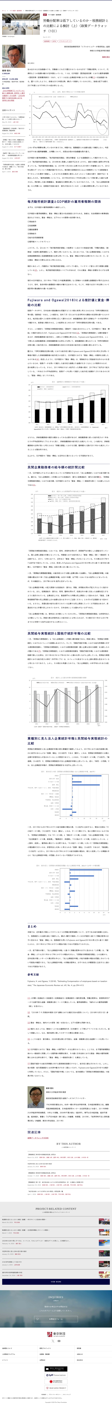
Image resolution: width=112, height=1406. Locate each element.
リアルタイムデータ (65, 41)
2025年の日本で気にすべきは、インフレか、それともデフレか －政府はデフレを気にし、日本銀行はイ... (56, 1243)
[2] (29, 1012)
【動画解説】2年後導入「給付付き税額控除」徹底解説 (13, 131)
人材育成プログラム (8, 1354)
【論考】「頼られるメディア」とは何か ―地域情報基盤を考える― (13, 155)
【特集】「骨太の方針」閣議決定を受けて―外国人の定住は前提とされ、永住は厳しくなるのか (13, 143)
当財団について (7, 1348)
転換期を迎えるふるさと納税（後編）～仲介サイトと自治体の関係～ (56, 1221)
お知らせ (80, 1354)
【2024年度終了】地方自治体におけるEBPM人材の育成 (13, 98)
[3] (29, 1023)
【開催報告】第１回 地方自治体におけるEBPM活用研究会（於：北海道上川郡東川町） (69, 1183)
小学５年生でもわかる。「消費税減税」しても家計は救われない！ (13, 119)
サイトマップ (66, 1394)
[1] (29, 998)
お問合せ (42, 1360)
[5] (29, 1039)
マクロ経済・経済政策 (16, 10)
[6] (29, 1049)
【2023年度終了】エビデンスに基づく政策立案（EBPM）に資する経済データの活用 (13, 93)
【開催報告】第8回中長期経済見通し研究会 (69, 1174)
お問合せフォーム (56, 1319)
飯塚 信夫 (106, 57)
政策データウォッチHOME (38, 1138)
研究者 (79, 1348)
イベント (5, 1360)
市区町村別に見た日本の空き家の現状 (69, 1165)
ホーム (4, 10)
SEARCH (80, 1360)
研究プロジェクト (45, 1348)
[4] (29, 1029)
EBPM (54, 41)
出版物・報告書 (45, 1354)
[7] (29, 1064)
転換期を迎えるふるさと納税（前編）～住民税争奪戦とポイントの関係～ (56, 1232)
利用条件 (43, 1394)
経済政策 (47, 41)
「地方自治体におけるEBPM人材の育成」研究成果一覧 (69, 1191)
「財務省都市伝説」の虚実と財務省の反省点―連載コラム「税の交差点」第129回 (13, 167)
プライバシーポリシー (55, 1394)
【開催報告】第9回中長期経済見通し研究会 (69, 1156)
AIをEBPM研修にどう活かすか (56, 1264)
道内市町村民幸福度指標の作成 (56, 1273)
